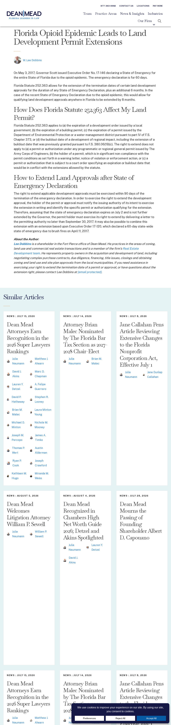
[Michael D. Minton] (8, 424)
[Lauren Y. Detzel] (8, 386)
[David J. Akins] (8, 373)
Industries (155, 14)
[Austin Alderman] (31, 450)
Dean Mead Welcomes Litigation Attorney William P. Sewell (28, 514)
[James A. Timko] (31, 437)
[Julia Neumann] (8, 361)
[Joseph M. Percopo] (8, 437)
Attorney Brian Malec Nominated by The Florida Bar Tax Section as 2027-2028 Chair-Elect (85, 338)
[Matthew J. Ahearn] (31, 361)
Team (87, 14)
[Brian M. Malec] (8, 412)
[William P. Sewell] (31, 534)
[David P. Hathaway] (8, 399)
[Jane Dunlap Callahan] (144, 374)
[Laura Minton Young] (31, 412)
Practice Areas (106, 14)
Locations (143, 6)
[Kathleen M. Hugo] (8, 475)
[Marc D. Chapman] (31, 373)
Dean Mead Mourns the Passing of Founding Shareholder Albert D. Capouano (141, 521)
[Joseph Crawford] (31, 463)
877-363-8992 (108, 6)
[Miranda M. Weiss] (31, 475)
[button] (154, 24)
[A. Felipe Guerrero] (31, 386)
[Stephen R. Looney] (31, 399)
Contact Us (126, 6)
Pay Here (158, 6)
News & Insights (132, 14)
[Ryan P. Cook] (8, 463)
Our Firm (145, 21)
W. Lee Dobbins (32, 60)
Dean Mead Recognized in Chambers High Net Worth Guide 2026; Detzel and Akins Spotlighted (83, 521)
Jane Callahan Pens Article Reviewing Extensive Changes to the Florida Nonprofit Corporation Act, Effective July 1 (142, 344)
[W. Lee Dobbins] (17, 60)
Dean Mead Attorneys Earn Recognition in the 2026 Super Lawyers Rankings (28, 338)
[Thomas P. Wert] (8, 450)
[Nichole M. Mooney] (31, 424)
